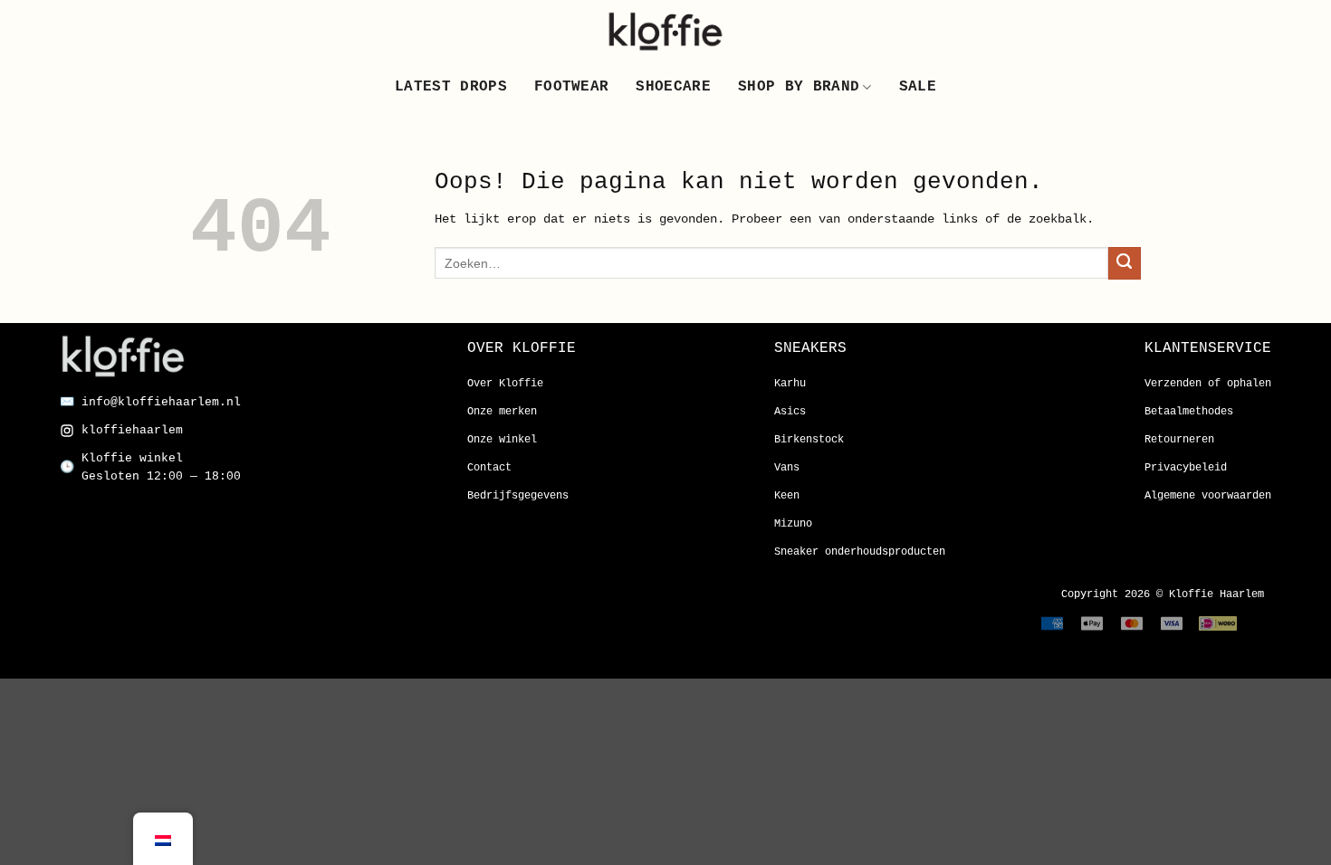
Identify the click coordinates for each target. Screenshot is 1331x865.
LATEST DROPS (451, 87)
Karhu (790, 383)
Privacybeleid (1185, 467)
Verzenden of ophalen (1207, 383)
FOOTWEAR (571, 87)
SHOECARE (673, 87)
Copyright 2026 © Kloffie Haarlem (1162, 594)
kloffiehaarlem (132, 430)
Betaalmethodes (1188, 411)
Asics (790, 411)
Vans (787, 467)
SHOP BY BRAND (798, 87)
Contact (489, 467)
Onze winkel (502, 439)
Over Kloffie (505, 383)
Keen (787, 496)
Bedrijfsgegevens (518, 496)
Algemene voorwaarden (1207, 496)
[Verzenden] (1124, 263)
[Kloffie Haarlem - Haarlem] (665, 31)
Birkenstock (809, 439)
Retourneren (1179, 439)
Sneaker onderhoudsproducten (859, 552)
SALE (917, 87)
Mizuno (793, 524)
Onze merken (502, 411)
